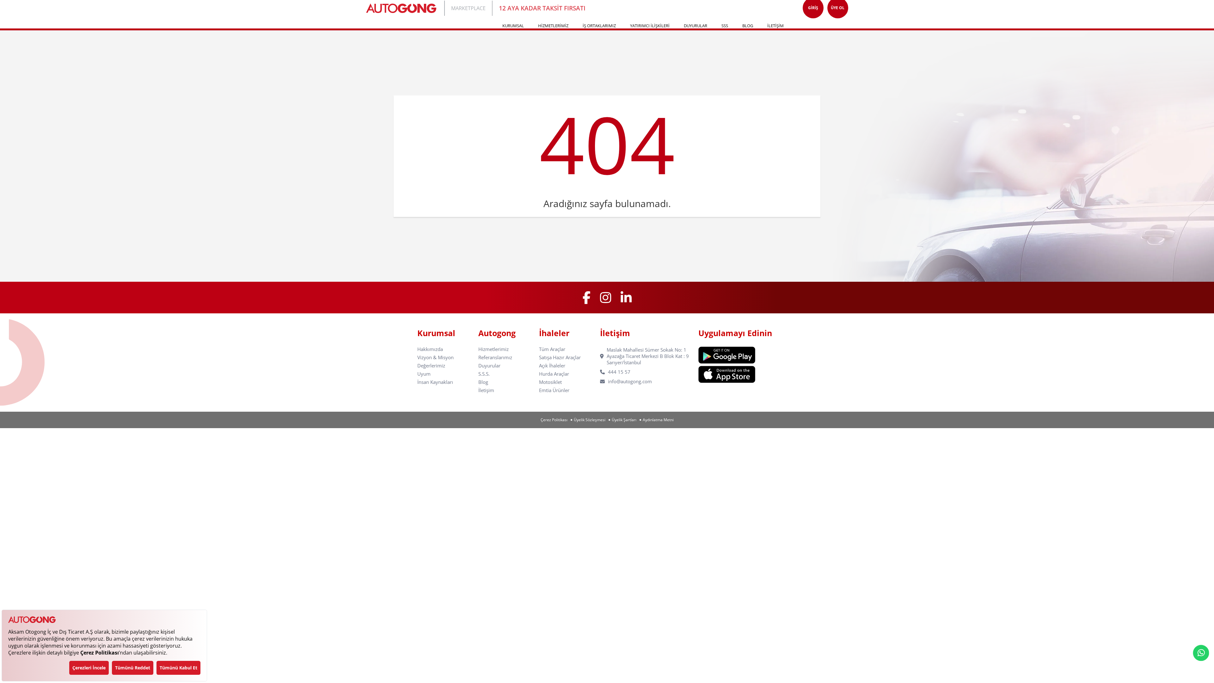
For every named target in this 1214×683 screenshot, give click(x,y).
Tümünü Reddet (132, 668)
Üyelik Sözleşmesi (589, 420)
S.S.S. (484, 374)
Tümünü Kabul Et (178, 668)
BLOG (747, 25)
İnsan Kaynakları (435, 382)
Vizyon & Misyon (435, 357)
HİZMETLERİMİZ (553, 25)
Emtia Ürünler (554, 390)
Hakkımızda (430, 349)
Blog (483, 382)
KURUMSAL (513, 25)
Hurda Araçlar (554, 374)
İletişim (486, 390)
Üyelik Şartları (624, 420)
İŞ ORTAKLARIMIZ (599, 25)
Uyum (424, 374)
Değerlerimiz (431, 365)
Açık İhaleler (552, 365)
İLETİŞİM (775, 25)
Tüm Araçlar (552, 349)
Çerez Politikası (554, 420)
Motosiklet (550, 382)
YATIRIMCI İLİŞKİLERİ (650, 25)
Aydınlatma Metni (658, 420)
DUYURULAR (695, 25)
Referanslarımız (495, 357)
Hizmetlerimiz (493, 349)
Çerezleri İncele (89, 668)
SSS (724, 25)
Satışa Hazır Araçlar (560, 357)
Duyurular (489, 365)
